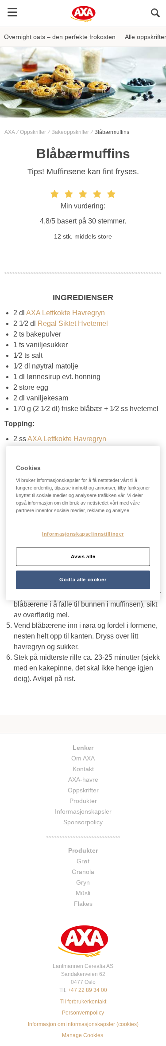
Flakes (83, 903)
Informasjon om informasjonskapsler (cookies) (83, 1024)
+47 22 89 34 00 (87, 990)
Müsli (83, 893)
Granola (83, 871)
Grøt (83, 861)
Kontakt (83, 768)
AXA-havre (83, 779)
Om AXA (83, 758)
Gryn (83, 882)
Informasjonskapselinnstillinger (83, 534)
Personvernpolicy (83, 1013)
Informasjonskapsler (83, 811)
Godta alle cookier (82, 579)
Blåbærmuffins (111, 132)
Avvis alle (83, 556)
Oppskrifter (33, 132)
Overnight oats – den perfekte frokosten (60, 36)
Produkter (83, 800)
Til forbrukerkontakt (83, 1002)
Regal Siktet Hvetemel (73, 323)
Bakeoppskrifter (70, 132)
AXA (10, 132)
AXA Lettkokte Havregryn (65, 313)
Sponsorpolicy (83, 822)
